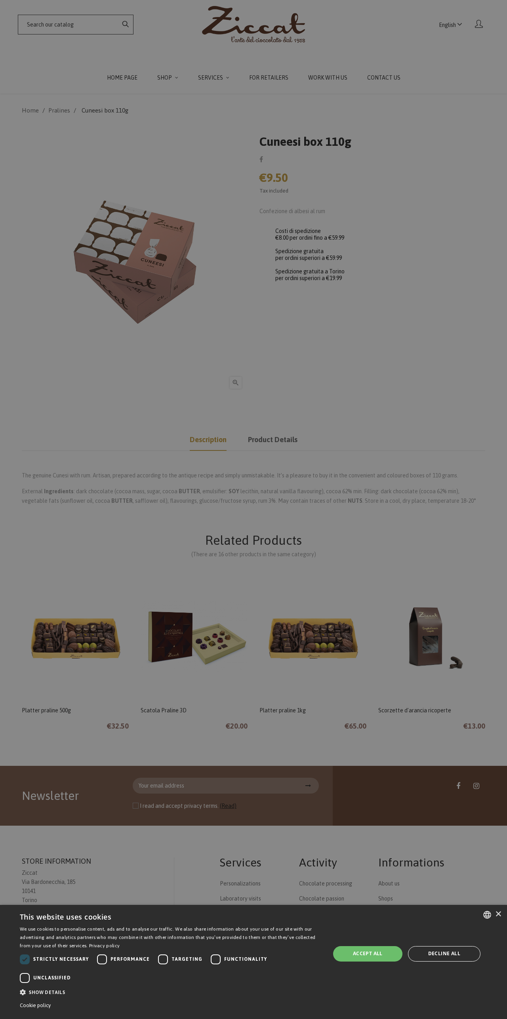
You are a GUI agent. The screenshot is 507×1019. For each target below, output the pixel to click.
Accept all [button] (368, 953)
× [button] (498, 914)
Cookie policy (35, 1005)
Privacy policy (104, 945)
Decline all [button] (444, 953)
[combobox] (487, 915)
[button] (170, 992)
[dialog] (253, 962)
